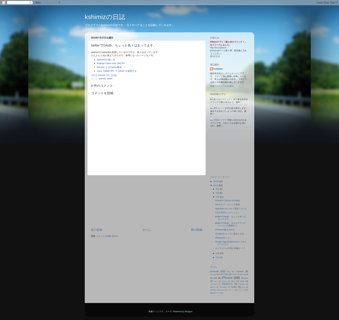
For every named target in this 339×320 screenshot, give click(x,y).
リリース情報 (243, 290)
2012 (216, 181)
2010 (216, 185)
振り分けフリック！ (223, 99)
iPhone (227, 278)
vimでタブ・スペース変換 (227, 204)
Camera (240, 271)
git (247, 274)
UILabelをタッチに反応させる (229, 234)
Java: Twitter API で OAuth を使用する (117, 71)
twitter (110, 78)
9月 (218, 189)
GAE (241, 274)
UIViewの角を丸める (225, 229)
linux (233, 281)
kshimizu (218, 69)
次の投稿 (96, 229)
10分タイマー (220, 120)
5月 (218, 257)
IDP (215, 278)
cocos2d (213, 274)
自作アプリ (217, 293)
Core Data (223, 274)
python (212, 287)
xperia (222, 290)
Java (216, 281)
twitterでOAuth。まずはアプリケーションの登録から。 (230, 224)
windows (213, 290)
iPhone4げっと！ (223, 238)
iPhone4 (244, 278)
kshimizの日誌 (105, 16)
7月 (218, 197)
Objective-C (227, 284)
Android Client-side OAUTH (111, 63)
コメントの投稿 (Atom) (107, 236)
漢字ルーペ (218, 108)
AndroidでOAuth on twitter (227, 200)
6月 (218, 253)
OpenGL (242, 284)
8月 (218, 193)
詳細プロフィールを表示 (221, 86)
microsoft (213, 284)
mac (242, 281)
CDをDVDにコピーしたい (227, 212)
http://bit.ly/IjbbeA (218, 47)
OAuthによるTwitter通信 (109, 67)
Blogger (188, 311)
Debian (234, 274)
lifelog (224, 281)
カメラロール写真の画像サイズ (230, 248)
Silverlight (223, 287)
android (102, 78)
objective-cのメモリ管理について (231, 208)
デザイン (231, 290)
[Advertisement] (146, 202)
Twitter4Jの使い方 (106, 59)
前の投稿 (196, 229)
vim (243, 287)
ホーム (146, 229)
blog (228, 271)
